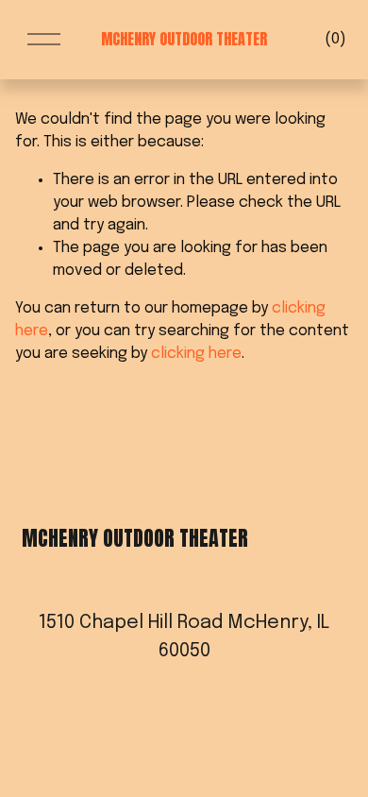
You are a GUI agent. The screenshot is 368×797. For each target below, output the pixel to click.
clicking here (196, 354)
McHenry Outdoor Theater (184, 38)
